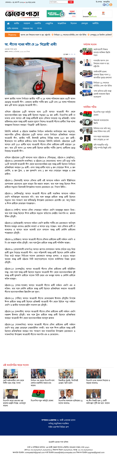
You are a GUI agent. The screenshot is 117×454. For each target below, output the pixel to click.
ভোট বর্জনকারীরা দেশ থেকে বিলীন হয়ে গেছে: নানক (13, 381)
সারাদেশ (27, 23)
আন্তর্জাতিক (62, 23)
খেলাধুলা (84, 23)
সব (40, 28)
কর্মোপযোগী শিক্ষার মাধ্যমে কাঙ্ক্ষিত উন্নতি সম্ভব (102, 52)
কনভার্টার (106, 2)
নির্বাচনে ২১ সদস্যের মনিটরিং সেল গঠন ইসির (63, 35)
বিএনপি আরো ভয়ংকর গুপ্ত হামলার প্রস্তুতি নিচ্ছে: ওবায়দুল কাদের (14, 403)
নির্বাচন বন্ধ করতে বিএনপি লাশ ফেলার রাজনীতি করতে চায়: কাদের (42, 383)
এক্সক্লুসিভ (49, 23)
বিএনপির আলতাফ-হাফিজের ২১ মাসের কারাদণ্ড (70, 401)
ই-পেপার (99, 2)
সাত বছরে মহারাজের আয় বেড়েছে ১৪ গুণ (101, 138)
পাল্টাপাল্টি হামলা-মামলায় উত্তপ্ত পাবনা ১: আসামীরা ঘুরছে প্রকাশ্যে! (103, 74)
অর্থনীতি (95, 23)
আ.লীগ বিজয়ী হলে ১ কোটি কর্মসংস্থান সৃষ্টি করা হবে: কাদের (98, 401)
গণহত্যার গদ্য (28, 28)
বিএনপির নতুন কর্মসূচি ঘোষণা (42, 400)
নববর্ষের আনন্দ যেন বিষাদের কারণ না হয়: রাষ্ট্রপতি (25, 35)
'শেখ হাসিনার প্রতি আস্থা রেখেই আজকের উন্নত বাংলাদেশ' (102, 94)
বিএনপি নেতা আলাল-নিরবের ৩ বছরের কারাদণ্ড (98, 381)
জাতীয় (16, 23)
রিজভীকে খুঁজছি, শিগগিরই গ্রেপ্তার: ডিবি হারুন (68, 381)
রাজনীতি (38, 23)
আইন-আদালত (12, 28)
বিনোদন (74, 23)
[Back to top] (3, 449)
